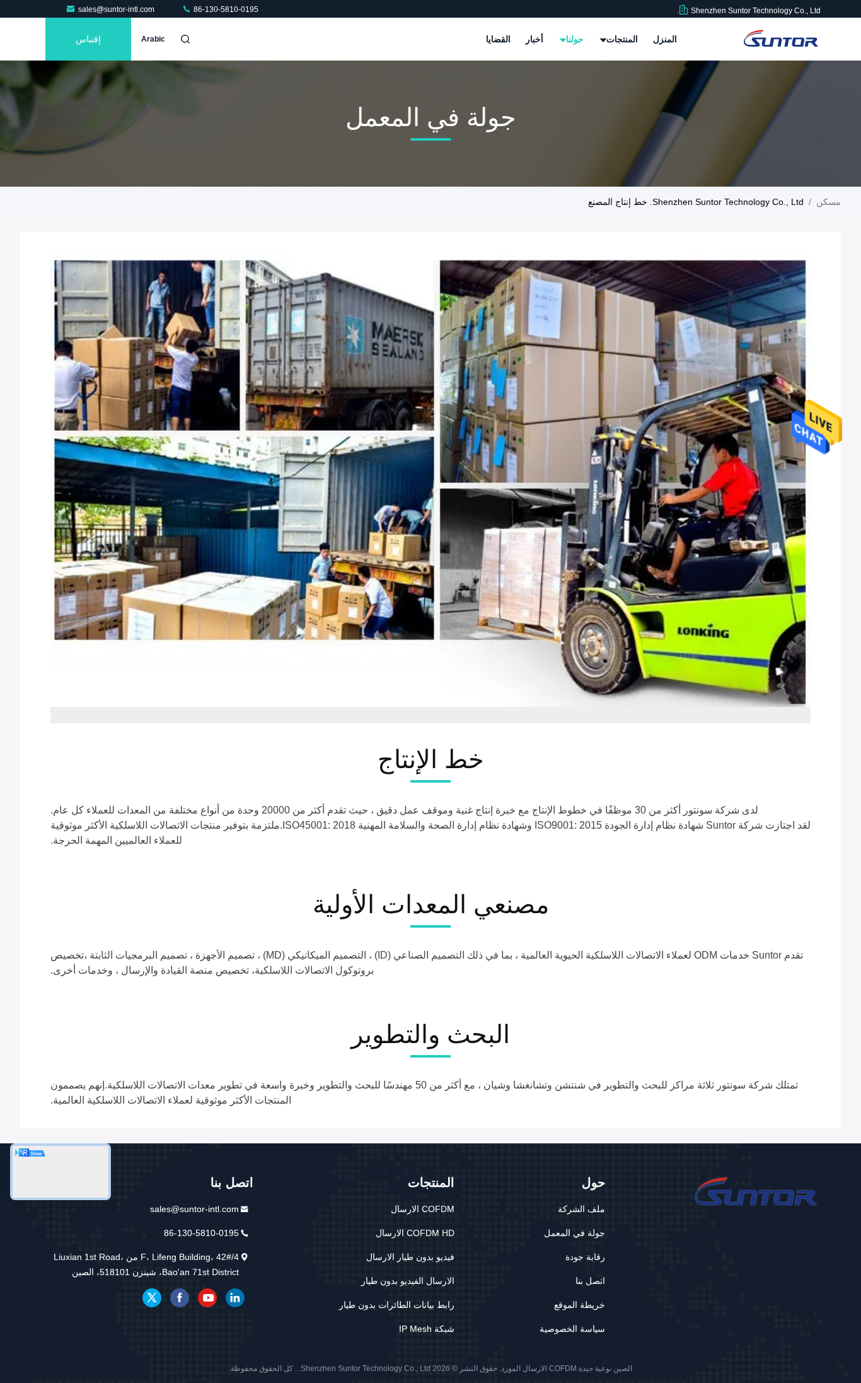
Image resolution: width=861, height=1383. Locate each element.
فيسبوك (179, 1297)
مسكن (828, 202)
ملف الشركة (581, 1209)
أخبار (534, 39)
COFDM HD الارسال (415, 1233)
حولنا (573, 39)
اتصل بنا (590, 1281)
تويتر (151, 1297)
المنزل (665, 39)
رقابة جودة (585, 1257)
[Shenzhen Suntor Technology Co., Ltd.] (781, 39)
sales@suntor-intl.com (117, 9)
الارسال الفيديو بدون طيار (407, 1281)
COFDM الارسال (422, 1209)
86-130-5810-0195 (225, 9)
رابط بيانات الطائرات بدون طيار (396, 1305)
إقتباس (88, 39)
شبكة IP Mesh (426, 1329)
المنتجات (621, 39)
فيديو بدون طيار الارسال (410, 1257)
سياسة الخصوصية (572, 1329)
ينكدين (235, 1297)
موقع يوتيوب (207, 1297)
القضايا (498, 39)
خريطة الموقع (579, 1305)
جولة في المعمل (574, 1233)
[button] (443, 720)
